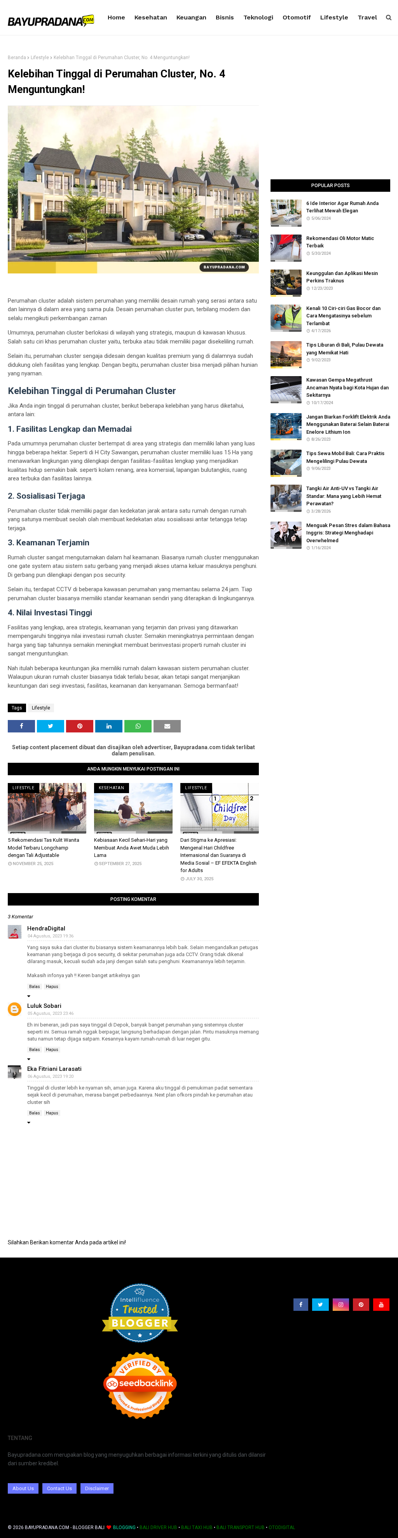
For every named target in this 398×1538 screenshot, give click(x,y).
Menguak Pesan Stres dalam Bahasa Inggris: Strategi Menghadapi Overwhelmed (348, 532)
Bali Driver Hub (158, 1527)
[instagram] (341, 1304)
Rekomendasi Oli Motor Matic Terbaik (340, 242)
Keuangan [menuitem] (191, 17)
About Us (23, 1488)
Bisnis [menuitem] (225, 17)
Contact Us (59, 1488)
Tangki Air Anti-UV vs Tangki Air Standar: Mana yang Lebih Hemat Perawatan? (343, 495)
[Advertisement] (330, 117)
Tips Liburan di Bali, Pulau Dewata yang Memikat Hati (344, 349)
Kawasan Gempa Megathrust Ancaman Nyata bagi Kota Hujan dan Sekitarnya (347, 387)
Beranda (17, 57)
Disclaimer (97, 1488)
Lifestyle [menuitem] (334, 17)
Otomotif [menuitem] (297, 17)
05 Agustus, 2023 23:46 (50, 1013)
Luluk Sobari (44, 1005)
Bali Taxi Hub (197, 1527)
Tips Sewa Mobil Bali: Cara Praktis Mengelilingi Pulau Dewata (345, 457)
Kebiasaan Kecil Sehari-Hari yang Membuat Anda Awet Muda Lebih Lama (131, 847)
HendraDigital (46, 928)
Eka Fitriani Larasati (54, 1068)
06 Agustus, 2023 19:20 (50, 1076)
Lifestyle (40, 57)
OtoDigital (282, 1527)
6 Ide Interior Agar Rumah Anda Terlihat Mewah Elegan (342, 207)
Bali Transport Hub (240, 1527)
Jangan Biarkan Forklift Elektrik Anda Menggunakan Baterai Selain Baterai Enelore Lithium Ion (348, 424)
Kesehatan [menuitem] (150, 17)
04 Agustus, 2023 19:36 (50, 936)
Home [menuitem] (116, 17)
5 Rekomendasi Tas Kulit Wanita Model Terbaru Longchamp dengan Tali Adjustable (43, 847)
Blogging (124, 1527)
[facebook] (300, 1304)
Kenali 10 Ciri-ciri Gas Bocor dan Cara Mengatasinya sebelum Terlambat (343, 315)
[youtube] (381, 1304)
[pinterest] (361, 1304)
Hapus (52, 986)
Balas (34, 986)
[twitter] (320, 1304)
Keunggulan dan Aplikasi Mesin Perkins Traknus (342, 277)
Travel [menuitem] (367, 17)
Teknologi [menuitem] (258, 17)
